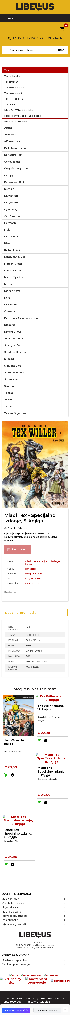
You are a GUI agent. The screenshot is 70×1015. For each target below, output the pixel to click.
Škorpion (9, 386)
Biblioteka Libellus (15, 148)
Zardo (8, 406)
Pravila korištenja (13, 903)
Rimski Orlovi (12, 331)
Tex (6, 70)
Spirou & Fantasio (15, 372)
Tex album (10, 104)
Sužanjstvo (11, 379)
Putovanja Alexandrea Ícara (21, 318)
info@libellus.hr (52, 38)
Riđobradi (10, 324)
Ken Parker (11, 236)
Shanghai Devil (13, 345)
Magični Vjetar (13, 263)
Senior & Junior (13, 338)
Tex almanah (11, 81)
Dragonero (11, 202)
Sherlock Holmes (15, 352)
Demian (9, 188)
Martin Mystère (13, 277)
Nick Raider (11, 304)
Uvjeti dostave (11, 907)
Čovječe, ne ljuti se (16, 168)
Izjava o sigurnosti (14, 924)
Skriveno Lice (12, 365)
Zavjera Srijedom (15, 413)
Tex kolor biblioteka (15, 87)
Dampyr (9, 175)
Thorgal (9, 392)
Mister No (10, 284)
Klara (7, 243)
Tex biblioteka (12, 76)
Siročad (9, 358)
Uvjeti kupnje (10, 899)
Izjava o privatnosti (14, 915)
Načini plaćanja (12, 911)
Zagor (8, 399)
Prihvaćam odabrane (47, 1010)
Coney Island (12, 161)
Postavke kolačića (38, 1001)
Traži (61, 50)
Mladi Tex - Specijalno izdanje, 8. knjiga (51, 771)
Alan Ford (10, 134)
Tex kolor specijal (13, 98)
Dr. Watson (11, 195)
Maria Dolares (12, 270)
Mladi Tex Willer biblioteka (18, 110)
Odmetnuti (11, 311)
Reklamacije (10, 920)
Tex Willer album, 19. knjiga (50, 707)
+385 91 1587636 (26, 38)
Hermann (10, 222)
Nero (7, 297)
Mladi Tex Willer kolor (16, 121)
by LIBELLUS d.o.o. (47, 998)
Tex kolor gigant (13, 93)
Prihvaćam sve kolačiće (16, 1010)
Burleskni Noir (13, 154)
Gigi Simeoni (12, 216)
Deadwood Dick (14, 182)
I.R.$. (7, 229)
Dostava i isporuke (14, 960)
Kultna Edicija (12, 250)
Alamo (8, 127)
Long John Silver (14, 256)
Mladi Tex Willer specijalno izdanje (23, 115)
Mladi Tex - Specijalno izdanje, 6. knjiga (18, 833)
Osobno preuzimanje (16, 964)
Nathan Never (12, 290)
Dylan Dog (10, 209)
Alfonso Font (12, 141)
